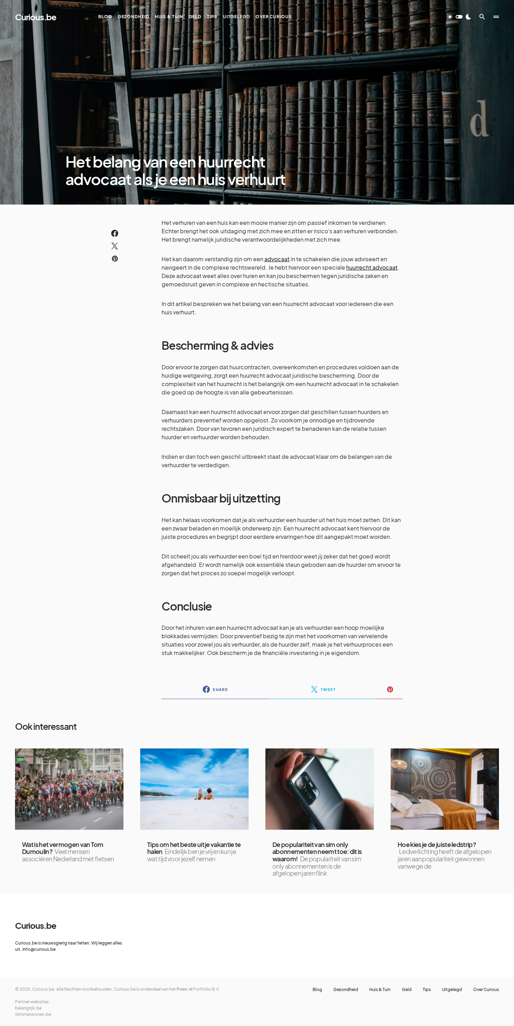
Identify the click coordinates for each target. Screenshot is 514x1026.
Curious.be (35, 17)
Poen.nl (184, 989)
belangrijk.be (28, 1008)
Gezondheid (345, 990)
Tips (427, 990)
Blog (317, 990)
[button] (459, 17)
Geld (407, 990)
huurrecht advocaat (372, 267)
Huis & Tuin (380, 990)
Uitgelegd (452, 990)
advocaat (277, 259)
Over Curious (486, 990)
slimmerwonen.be (33, 1014)
